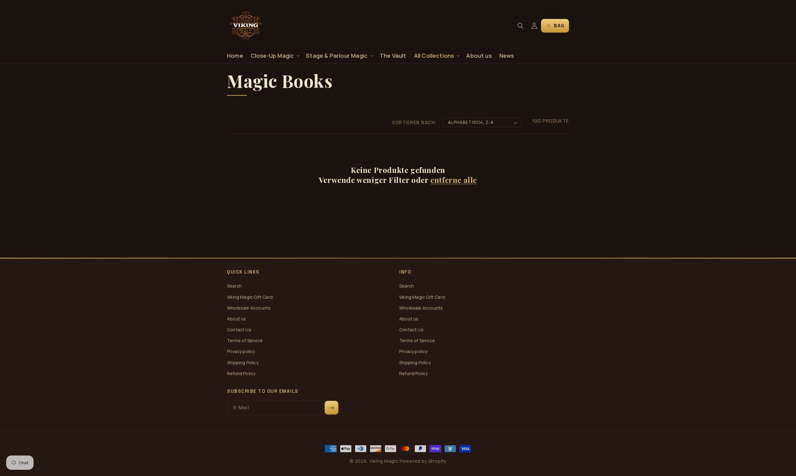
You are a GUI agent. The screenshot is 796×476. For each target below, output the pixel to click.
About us (236, 319)
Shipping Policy (242, 362)
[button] (275, 55)
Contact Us (239, 330)
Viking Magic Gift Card (250, 297)
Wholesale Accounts (249, 308)
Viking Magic (383, 461)
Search (234, 286)
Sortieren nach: (414, 122)
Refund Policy (241, 373)
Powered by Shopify (423, 461)
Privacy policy (241, 351)
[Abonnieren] (331, 408)
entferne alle (453, 180)
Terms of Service (245, 340)
